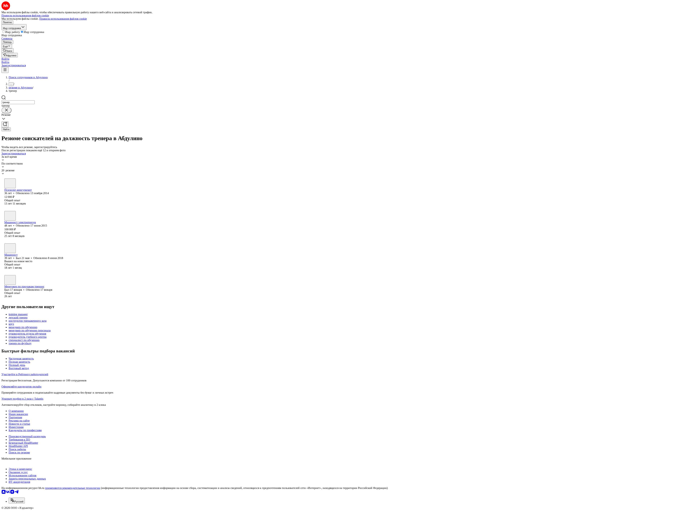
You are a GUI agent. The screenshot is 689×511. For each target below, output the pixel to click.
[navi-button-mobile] (5, 70)
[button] (5, 58)
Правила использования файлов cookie (63, 18)
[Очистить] (6, 110)
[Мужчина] (10, 216)
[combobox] (18, 102)
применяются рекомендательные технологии (72, 487)
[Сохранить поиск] (5, 124)
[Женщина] (10, 183)
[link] (7, 50)
